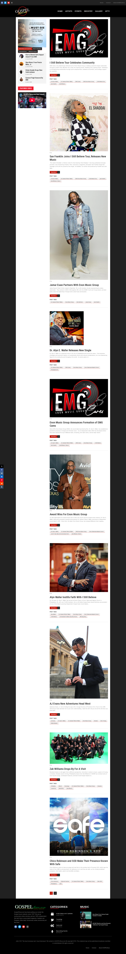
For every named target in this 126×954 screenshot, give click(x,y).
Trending (59, 919)
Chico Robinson (54, 881)
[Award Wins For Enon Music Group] (79, 482)
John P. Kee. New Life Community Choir (60, 533)
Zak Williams (62, 83)
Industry (88, 11)
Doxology (67, 786)
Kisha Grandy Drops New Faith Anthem (34, 71)
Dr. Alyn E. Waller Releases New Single (70, 350)
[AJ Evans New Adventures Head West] (79, 662)
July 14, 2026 (29, 66)
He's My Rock (80, 302)
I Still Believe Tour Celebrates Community (72, 62)
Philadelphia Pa (54, 369)
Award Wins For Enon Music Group (68, 514)
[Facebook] (2, 3)
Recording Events (61, 931)
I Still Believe (98, 442)
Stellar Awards (54, 723)
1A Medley (53, 786)
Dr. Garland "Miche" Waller (66, 81)
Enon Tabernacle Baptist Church (92, 367)
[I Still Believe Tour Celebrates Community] (79, 38)
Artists (68, 11)
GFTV (107, 11)
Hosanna (99, 786)
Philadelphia (54, 883)
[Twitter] (5, 3)
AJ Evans (53, 720)
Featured (59, 925)
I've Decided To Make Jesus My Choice (68, 616)
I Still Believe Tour (101, 81)
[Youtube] (8, 3)
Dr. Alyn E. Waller (54, 442)
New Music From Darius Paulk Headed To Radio (100, 915)
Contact (108, 2)
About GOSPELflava (119, 2)
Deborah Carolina (65, 881)
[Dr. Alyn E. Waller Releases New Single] (79, 328)
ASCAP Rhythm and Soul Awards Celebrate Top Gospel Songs (102, 924)
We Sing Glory (83, 616)
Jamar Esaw (88, 302)
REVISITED (61, 788)
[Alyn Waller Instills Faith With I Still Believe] (79, 567)
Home (101, 2)
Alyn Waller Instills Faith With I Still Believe (73, 597)
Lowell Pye (53, 788)
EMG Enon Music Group (88, 81)
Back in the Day (37, 48)
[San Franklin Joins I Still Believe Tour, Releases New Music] (79, 122)
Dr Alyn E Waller (54, 81)
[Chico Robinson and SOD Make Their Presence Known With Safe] (79, 827)
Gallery (99, 11)
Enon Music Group (69, 302)
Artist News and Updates (25, 48)
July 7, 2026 (29, 74)
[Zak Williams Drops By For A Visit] (79, 748)
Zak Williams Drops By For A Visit (68, 768)
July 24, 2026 (29, 58)
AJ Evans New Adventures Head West (70, 703)
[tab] (25, 48)
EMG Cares (77, 81)
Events (78, 11)
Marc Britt (100, 881)
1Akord (60, 786)
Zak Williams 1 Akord (55, 181)
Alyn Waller (53, 614)
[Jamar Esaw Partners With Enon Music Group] (79, 235)
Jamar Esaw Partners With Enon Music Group (74, 285)
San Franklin (53, 83)
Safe (61, 883)
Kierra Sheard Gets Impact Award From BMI (35, 56)
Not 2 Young (103, 720)
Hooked (96, 720)
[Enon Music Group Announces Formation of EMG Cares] (79, 398)
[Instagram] (12, 3)
